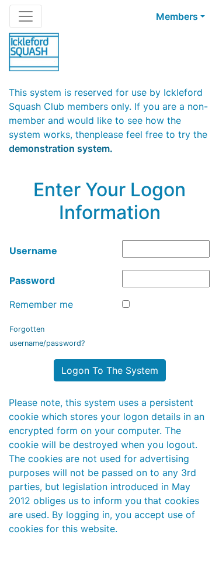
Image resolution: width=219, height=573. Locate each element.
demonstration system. (61, 148)
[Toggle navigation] (25, 16)
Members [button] (177, 16)
